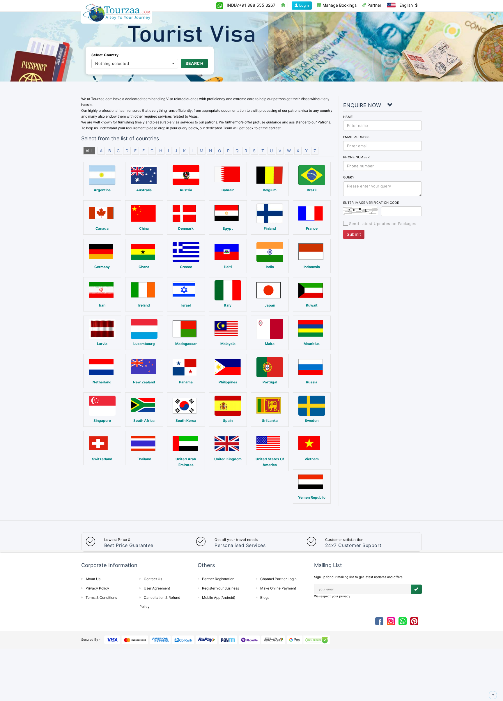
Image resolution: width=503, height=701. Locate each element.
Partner (373, 5)
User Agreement (157, 588)
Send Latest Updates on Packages (382, 223)
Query (348, 177)
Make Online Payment (278, 588)
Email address (356, 137)
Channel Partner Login (278, 579)
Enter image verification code (371, 203)
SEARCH (194, 63)
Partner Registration (218, 579)
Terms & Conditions (101, 597)
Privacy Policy (97, 588)
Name (348, 117)
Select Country (105, 55)
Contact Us (153, 579)
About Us (93, 579)
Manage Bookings (339, 5)
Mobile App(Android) (218, 597)
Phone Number (356, 157)
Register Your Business (220, 588)
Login (303, 5)
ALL (89, 150)
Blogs (264, 597)
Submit (354, 234)
